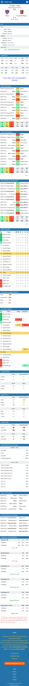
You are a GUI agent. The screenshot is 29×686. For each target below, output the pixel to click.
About (14, 677)
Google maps (11, 45)
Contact (14, 679)
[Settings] (27, 2)
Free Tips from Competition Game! (14, 79)
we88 (14, 632)
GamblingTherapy (14, 656)
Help (14, 669)
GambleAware (14, 653)
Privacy (14, 671)
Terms (14, 674)
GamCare (14, 658)
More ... (27, 175)
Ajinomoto (10, 38)
